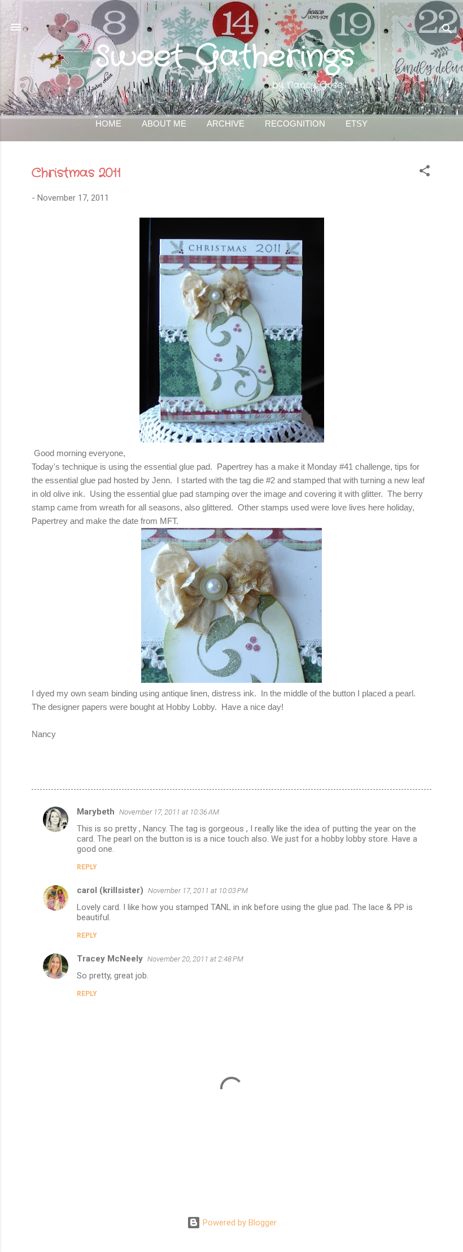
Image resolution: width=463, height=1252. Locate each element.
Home (108, 123)
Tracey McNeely (110, 959)
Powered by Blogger (238, 1223)
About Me (164, 123)
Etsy (357, 123)
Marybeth (96, 812)
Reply (87, 867)
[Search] (447, 31)
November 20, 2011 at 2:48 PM (195, 959)
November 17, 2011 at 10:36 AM (169, 812)
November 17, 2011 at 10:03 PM (198, 890)
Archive (225, 123)
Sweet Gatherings (225, 57)
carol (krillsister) (110, 890)
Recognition (295, 123)
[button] (424, 172)
